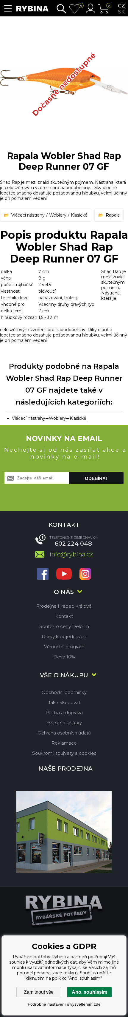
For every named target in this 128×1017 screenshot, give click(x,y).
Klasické (79, 215)
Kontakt (64, 616)
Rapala (113, 215)
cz (121, 6)
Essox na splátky (64, 723)
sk (121, 12)
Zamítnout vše (39, 992)
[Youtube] (64, 574)
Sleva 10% (64, 657)
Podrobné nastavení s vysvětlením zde (64, 1004)
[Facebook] (43, 574)
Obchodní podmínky (64, 692)
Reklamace (64, 743)
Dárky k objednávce (64, 636)
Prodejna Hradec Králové (64, 606)
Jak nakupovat (64, 702)
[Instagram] (85, 574)
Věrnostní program (64, 646)
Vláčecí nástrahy (28, 215)
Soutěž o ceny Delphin (64, 626)
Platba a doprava (64, 712)
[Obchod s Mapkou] (64, 832)
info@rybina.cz (71, 554)
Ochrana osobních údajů (64, 733)
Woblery (57, 215)
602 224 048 (73, 543)
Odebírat (96, 478)
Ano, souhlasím (89, 992)
